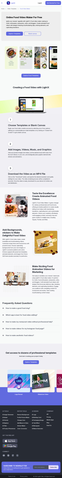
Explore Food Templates (31, 75)
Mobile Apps (50, 420)
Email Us (49, 425)
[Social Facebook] (13, 455)
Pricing (49, 417)
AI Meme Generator (37, 428)
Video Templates (11, 8)
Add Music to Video (22, 423)
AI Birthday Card (36, 417)
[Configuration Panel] (3, 308)
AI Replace (6, 423)
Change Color (21, 420)
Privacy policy (24, 476)
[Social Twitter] (17, 455)
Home (2, 8)
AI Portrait (5, 420)
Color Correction (22, 428)
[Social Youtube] (4, 455)
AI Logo (34, 414)
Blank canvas (32, 33)
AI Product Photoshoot (9, 428)
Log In (40, 3)
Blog (48, 422)
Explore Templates (14, 33)
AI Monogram (35, 425)
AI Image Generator (8, 414)
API (47, 414)
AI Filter (5, 425)
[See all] (31, 58)
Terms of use (11, 476)
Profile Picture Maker (23, 417)
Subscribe (53, 467)
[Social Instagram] (8, 455)
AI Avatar (5, 417)
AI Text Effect (36, 423)
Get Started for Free (53, 3)
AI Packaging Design (38, 420)
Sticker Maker (21, 425)
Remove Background (23, 414)
